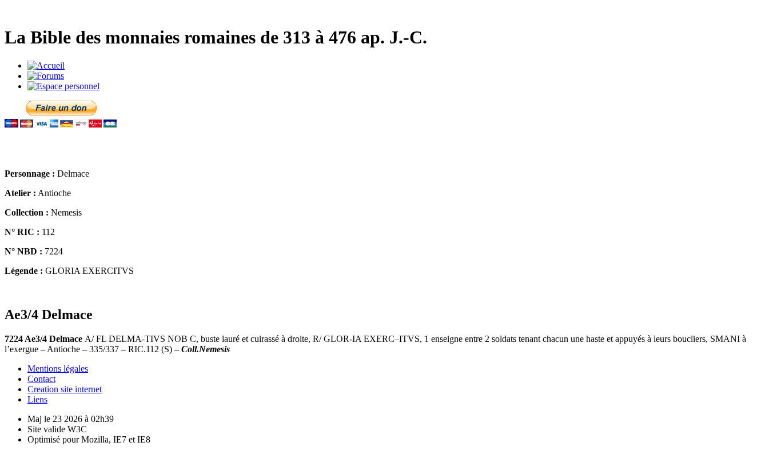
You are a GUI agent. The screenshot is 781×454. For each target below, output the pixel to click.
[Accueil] (46, 65)
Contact (41, 379)
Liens (37, 399)
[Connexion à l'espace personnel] (63, 86)
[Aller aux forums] (45, 76)
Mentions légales (57, 368)
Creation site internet (64, 389)
